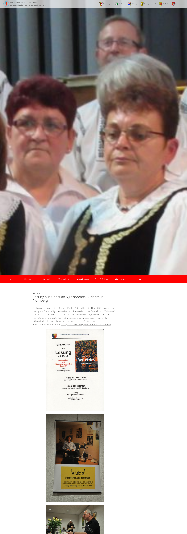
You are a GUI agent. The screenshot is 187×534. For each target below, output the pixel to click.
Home (9, 279)
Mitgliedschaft (120, 279)
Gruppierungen (83, 279)
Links (139, 279)
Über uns (27, 279)
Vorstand (46, 279)
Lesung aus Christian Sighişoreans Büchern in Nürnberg (86, 324)
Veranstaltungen (65, 279)
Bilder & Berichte (101, 279)
